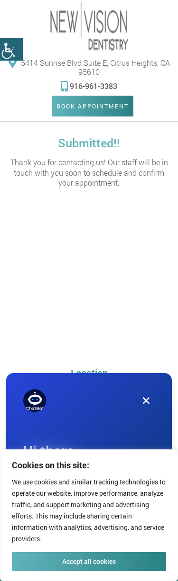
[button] (11, 49)
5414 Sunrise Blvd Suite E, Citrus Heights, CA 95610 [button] (94, 67)
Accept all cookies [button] (89, 561)
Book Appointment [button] (92, 106)
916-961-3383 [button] (93, 86)
